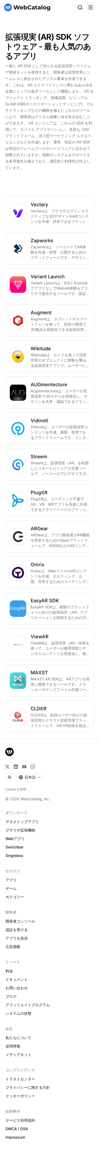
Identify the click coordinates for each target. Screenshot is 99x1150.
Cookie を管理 (15, 789)
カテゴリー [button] (15, 897)
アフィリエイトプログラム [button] (28, 1005)
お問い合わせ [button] (17, 988)
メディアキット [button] (18, 1054)
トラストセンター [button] (20, 1079)
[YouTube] (24, 767)
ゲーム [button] (11, 888)
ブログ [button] (11, 996)
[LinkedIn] (16, 767)
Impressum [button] (15, 1137)
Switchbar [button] (14, 847)
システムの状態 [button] (18, 1013)
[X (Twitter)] (7, 767)
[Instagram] (33, 767)
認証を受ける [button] (17, 929)
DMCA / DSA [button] (17, 1128)
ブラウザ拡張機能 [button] (20, 830)
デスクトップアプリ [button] (22, 821)
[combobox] (30, 777)
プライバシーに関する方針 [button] (28, 1087)
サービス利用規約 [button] (20, 1120)
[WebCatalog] (9, 752)
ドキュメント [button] (17, 979)
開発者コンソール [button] (20, 921)
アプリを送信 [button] (17, 938)
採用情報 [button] (13, 1046)
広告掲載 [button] (13, 946)
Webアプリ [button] (15, 838)
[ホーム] (27, 7)
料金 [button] (9, 971)
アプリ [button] (11, 880)
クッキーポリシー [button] (20, 1096)
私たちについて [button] (18, 1037)
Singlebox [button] (14, 855)
